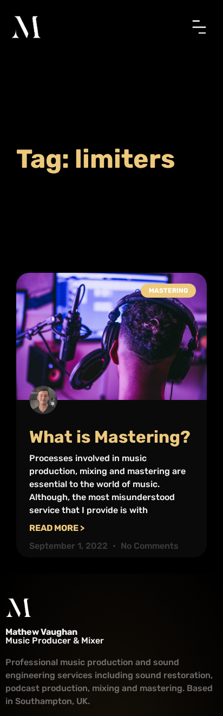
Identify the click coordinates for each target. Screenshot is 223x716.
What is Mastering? (110, 437)
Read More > (56, 528)
